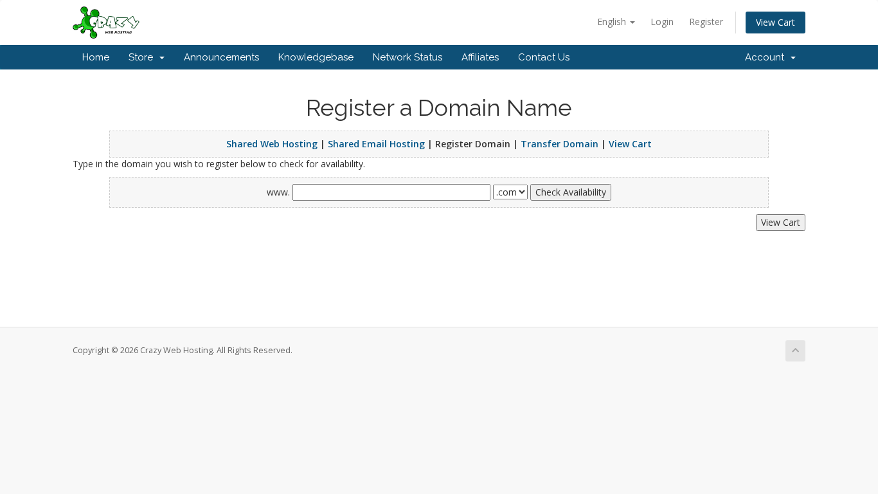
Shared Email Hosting (376, 144)
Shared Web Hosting (272, 144)
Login (662, 21)
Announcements (221, 57)
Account (767, 57)
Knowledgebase (316, 57)
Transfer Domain (559, 144)
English (613, 21)
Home (95, 57)
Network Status (407, 57)
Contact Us (543, 57)
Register (706, 21)
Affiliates (480, 57)
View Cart (775, 22)
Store (143, 57)
